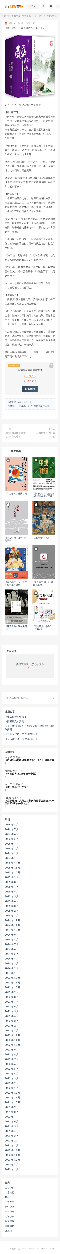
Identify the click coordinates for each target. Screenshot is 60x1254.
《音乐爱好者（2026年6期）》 (21, 734)
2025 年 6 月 (12, 892)
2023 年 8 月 (12, 997)
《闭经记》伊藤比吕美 (16, 494)
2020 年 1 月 (12, 1169)
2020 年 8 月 (12, 1164)
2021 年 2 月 (12, 1141)
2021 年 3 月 (12, 1136)
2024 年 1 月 (12, 973)
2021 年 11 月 (12, 1097)
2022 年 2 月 (12, 1083)
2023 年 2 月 (12, 1026)
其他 (7, 1197)
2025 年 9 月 (12, 877)
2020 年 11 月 (12, 1155)
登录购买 (31, 389)
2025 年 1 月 (12, 915)
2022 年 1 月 (12, 1088)
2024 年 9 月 (12, 935)
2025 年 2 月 (12, 911)
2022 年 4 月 (12, 1074)
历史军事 (9, 1202)
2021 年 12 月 (12, 1093)
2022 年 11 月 (12, 1040)
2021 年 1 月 (12, 1145)
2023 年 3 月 (12, 1021)
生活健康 (9, 1221)
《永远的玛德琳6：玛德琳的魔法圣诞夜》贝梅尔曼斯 (29, 728)
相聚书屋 (16, 16)
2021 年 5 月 (12, 1126)
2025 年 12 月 (12, 863)
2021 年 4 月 (12, 1131)
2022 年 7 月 (12, 1059)
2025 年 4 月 (12, 901)
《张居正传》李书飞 (15, 717)
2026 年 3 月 (12, 848)
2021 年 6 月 (12, 1121)
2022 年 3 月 (12, 1078)
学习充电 (9, 1212)
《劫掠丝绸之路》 (41, 538)
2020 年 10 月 (12, 1160)
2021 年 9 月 (12, 1107)
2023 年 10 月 (12, 987)
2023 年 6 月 (12, 1006)
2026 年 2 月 (12, 853)
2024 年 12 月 (12, 920)
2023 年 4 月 (12, 1016)
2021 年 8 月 (12, 1112)
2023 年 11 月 (12, 983)
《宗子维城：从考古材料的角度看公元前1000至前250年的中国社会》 (29, 802)
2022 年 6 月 (12, 1064)
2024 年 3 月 (12, 963)
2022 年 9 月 (12, 1050)
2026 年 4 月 (12, 844)
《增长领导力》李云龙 (17, 787)
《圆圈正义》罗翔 (14, 721)
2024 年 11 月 (12, 925)
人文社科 (9, 1188)
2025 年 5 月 (12, 896)
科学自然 (9, 1226)
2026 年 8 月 (12, 824)
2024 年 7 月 (12, 944)
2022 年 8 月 (12, 1054)
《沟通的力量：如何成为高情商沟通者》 (16, 435)
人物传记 (9, 1192)
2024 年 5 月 (12, 954)
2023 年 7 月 (12, 1002)
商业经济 (9, 1207)
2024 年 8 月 (12, 939)
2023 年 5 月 (12, 1011)
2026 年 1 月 (12, 858)
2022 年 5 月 (12, 1069)
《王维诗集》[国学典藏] (44, 435)
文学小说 (26, 16)
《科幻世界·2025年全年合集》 (21, 774)
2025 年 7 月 (12, 887)
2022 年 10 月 (12, 1045)
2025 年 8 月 (12, 882)
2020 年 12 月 (12, 1150)
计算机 (8, 1231)
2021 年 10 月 (12, 1102)
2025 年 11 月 (12, 868)
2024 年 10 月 (12, 930)
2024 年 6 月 (12, 949)
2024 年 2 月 (12, 968)
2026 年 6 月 (12, 834)
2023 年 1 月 (12, 1030)
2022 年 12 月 (12, 1035)
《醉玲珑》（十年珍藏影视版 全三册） (34, 406)
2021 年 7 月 (12, 1117)
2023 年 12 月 (12, 978)
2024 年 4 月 (12, 959)
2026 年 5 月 (12, 839)
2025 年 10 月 (12, 872)
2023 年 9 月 (12, 992)
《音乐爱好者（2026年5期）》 (21, 739)
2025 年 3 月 (12, 906)
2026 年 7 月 (12, 829)
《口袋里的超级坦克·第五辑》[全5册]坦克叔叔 (29, 760)
